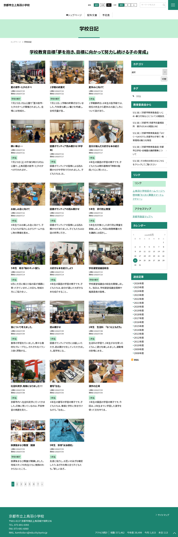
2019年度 (139, 310)
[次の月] (164, 234)
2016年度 (139, 322)
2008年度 (139, 353)
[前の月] (133, 234)
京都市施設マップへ (143, 216)
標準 (121, 5)
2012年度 (139, 337)
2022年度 (139, 298)
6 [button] (33, 484)
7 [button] (37, 484)
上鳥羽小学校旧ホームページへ (149, 190)
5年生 (138, 96)
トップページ (75, 15)
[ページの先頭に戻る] (174, 533)
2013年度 (139, 333)
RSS (136, 359)
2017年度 (139, 318)
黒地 (109, 5)
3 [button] (21, 484)
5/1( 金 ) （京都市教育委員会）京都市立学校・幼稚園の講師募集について (148, 150)
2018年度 (139, 314)
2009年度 (139, 349)
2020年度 (139, 306)
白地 (102, 5)
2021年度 (139, 302)
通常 (96, 5)
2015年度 (139, 326)
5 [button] (29, 484)
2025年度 (139, 287)
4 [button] (25, 484)
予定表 (106, 15)
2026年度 (139, 283)
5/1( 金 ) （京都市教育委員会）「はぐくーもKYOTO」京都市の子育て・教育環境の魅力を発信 (148, 136)
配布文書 (92, 15)
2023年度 (139, 295)
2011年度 (139, 341)
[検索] (163, 4)
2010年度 (139, 345)
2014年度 (139, 330)
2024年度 (139, 291)
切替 (164, 78)
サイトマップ (163, 515)
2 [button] (17, 484)
